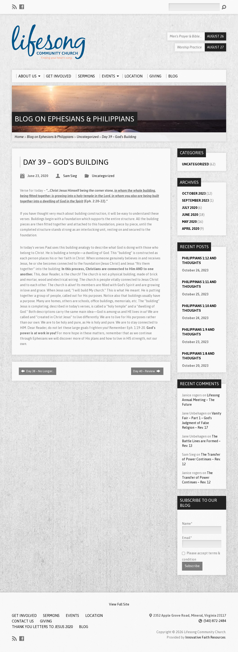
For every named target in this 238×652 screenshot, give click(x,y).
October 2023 (194, 193)
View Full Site (119, 604)
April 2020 (190, 229)
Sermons (51, 615)
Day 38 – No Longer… (40, 371)
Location (94, 615)
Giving (46, 621)
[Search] (223, 7)
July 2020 (189, 208)
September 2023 (195, 200)
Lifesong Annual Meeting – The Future (201, 399)
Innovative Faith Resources (205, 637)
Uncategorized (88, 137)
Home (19, 137)
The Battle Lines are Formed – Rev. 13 (201, 441)
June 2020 (190, 215)
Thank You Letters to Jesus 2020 (42, 627)
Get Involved (24, 615)
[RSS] (14, 6)
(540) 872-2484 (215, 621)
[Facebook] (21, 6)
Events (72, 615)
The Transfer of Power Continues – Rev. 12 (201, 459)
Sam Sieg (70, 176)
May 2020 (189, 222)
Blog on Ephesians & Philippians (74, 118)
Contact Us (23, 621)
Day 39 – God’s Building (119, 137)
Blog (83, 627)
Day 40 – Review (144, 371)
